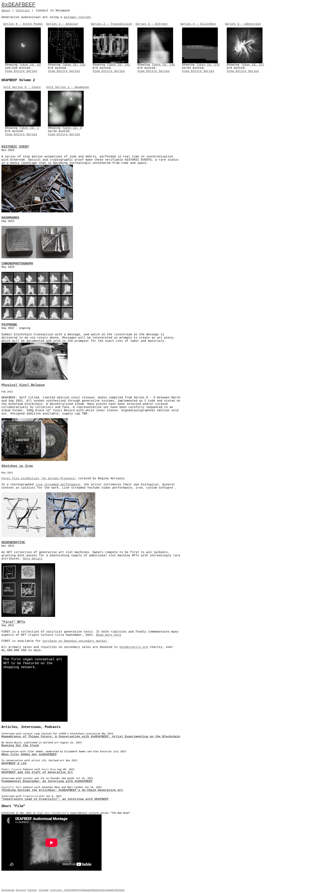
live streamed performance (57, 484)
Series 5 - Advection (243, 24)
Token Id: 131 (73, 64)
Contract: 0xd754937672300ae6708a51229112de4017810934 (87, 890)
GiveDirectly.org (133, 647)
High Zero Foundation (51, 813)
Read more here (108, 635)
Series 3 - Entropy (152, 24)
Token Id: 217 (252, 64)
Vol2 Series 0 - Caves (22, 87)
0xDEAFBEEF (18, 4)
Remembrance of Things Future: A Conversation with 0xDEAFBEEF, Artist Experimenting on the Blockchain (90, 736)
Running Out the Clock (20, 745)
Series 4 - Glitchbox (198, 24)
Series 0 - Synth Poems (23, 24)
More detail (33, 558)
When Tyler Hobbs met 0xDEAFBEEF (29, 754)
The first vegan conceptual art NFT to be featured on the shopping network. (32, 663)
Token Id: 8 (72, 128)
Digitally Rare (11, 787)
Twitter (32, 890)
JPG (42, 778)
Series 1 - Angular (62, 24)
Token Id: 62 (30, 64)
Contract (23, 10)
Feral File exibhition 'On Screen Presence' (39, 478)
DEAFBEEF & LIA (13, 763)
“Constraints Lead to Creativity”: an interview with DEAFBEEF (55, 799)
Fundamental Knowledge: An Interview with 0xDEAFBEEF (47, 781)
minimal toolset (77, 17)
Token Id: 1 (29, 128)
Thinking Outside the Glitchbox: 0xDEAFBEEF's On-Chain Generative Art (62, 790)
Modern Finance (11, 769)
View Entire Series (21, 71)
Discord (21, 890)
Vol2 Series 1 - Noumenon (67, 87)
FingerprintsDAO (33, 796)
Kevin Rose (48, 769)
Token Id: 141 (118, 64)
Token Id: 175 (208, 64)
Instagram (7, 890)
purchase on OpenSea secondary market (75, 641)
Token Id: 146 (163, 64)
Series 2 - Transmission (111, 24)
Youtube (44, 890)
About (5, 10)
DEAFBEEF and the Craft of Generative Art (37, 772)
